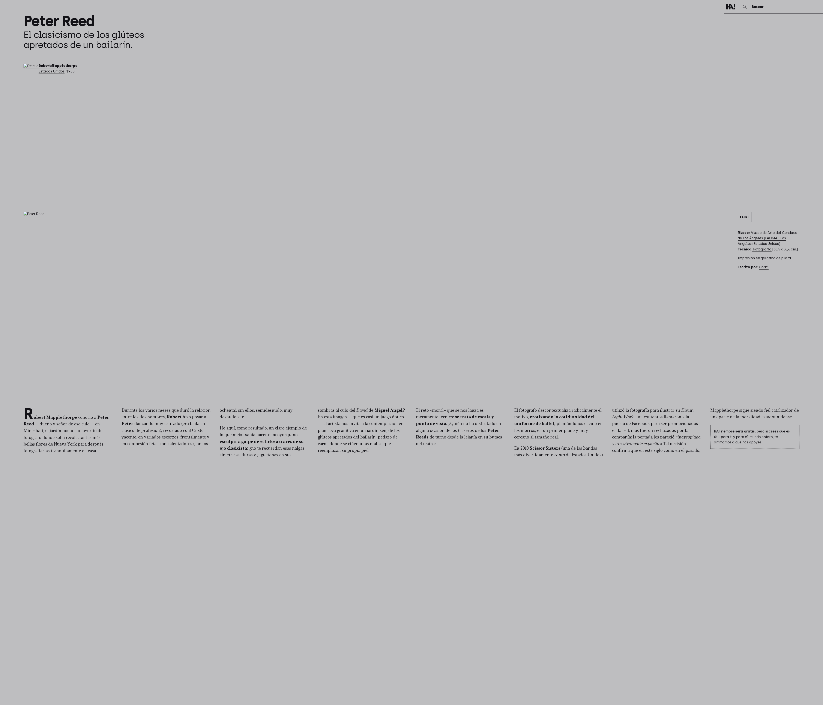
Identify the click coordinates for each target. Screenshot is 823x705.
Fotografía (761, 249)
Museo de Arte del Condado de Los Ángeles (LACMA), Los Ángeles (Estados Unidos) (767, 238)
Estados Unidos (52, 71)
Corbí (764, 267)
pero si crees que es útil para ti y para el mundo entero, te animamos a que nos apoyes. (752, 436)
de (380, 410)
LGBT (744, 217)
